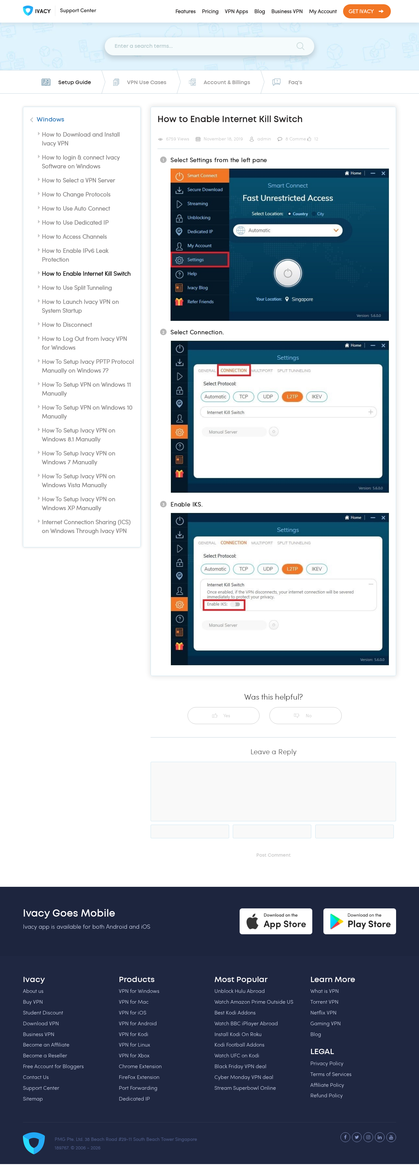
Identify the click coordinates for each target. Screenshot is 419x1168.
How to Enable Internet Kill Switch (86, 273)
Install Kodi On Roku (238, 1034)
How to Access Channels (74, 236)
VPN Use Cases (146, 82)
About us (33, 990)
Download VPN (41, 1023)
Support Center (41, 1087)
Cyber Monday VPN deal (243, 1076)
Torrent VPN (324, 1001)
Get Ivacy (361, 11)
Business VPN (287, 11)
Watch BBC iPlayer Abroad (246, 1023)
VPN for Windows (139, 990)
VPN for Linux (134, 1044)
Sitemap (33, 1098)
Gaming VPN (325, 1023)
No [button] (309, 715)
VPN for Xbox (134, 1055)
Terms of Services (331, 1073)
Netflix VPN (323, 1012)
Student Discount (43, 1012)
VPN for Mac (134, 1001)
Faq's (295, 82)
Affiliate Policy (327, 1084)
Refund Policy (326, 1095)
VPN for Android (138, 1023)
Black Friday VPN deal (240, 1066)
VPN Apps (236, 11)
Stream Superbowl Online (245, 1087)
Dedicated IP (134, 1098)
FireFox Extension (139, 1076)
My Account (323, 11)
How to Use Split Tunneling (77, 287)
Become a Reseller (45, 1055)
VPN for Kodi (133, 1034)
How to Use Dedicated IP (75, 222)
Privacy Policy (326, 1063)
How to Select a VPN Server (78, 180)
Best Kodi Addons (235, 1012)
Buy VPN (33, 1001)
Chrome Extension (140, 1066)
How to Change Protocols (76, 194)
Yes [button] (226, 715)
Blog (259, 11)
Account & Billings (227, 82)
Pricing (210, 11)
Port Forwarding (138, 1087)
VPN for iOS (132, 1012)
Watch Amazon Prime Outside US (253, 1001)
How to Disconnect (67, 324)
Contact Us (36, 1076)
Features (185, 11)
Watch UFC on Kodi (236, 1055)
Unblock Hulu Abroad (239, 990)
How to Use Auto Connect (76, 208)
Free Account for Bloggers (53, 1066)
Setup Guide (74, 82)
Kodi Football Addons (239, 1044)
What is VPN (324, 990)
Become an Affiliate (46, 1044)
